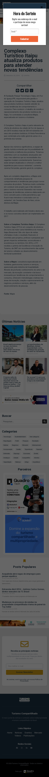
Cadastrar (24, 39)
